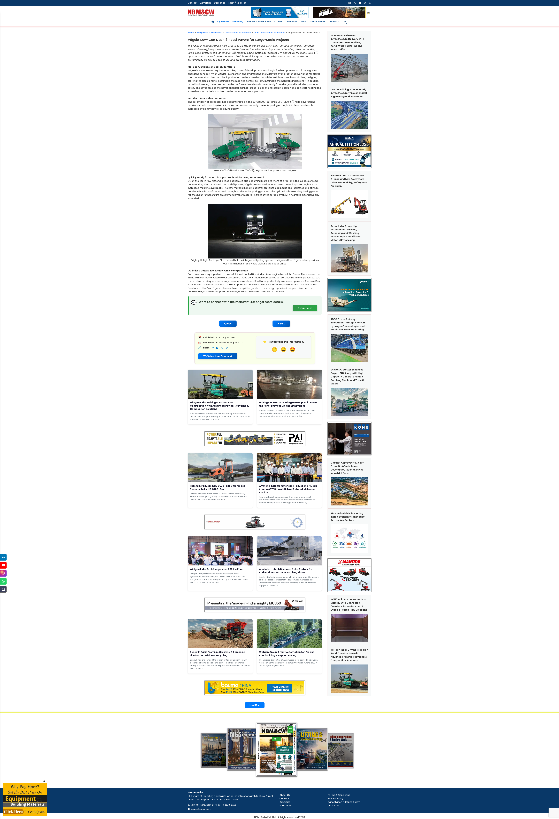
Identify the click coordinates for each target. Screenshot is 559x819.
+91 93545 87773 (228, 805)
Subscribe (219, 3)
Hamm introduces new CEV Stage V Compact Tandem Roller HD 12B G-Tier (217, 487)
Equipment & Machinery (230, 21)
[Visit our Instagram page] (365, 3)
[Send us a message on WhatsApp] (370, 3)
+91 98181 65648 (198, 805)
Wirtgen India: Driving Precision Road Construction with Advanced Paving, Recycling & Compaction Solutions (219, 406)
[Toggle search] (345, 22)
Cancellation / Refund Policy (344, 802)
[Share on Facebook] (213, 347)
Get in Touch (305, 308)
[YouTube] (3, 565)
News (303, 21)
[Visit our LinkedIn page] (350, 3)
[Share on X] (222, 347)
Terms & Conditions (339, 795)
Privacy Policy (335, 798)
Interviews (291, 21)
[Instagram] (3, 573)
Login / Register (237, 3)
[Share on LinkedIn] (217, 347)
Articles (278, 21)
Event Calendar (318, 21)
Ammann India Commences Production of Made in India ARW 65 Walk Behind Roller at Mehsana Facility (288, 489)
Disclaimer (334, 805)
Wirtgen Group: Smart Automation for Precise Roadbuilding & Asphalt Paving (286, 653)
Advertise (205, 3)
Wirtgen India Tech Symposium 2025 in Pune (216, 569)
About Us (285, 795)
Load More (255, 705)
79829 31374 (211, 805)
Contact (192, 3)
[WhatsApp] (3, 581)
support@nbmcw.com (201, 809)
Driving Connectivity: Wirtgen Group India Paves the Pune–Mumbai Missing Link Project (288, 404)
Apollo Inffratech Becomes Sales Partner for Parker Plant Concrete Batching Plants (285, 571)
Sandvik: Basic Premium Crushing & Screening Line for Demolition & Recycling (217, 653)
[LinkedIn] (3, 557)
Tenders (334, 21)
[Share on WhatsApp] (227, 347)
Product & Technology (258, 21)
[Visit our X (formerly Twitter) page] (354, 3)
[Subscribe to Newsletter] (3, 589)
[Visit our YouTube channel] (360, 3)
